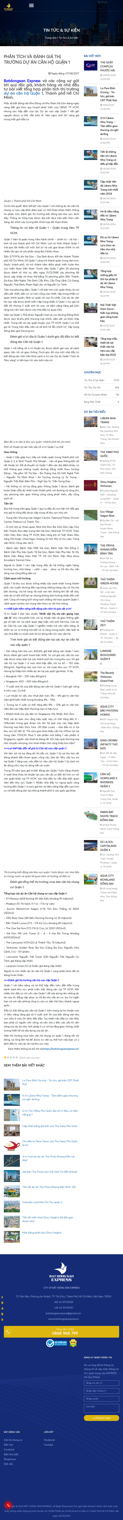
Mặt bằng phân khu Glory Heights (42, 1232)
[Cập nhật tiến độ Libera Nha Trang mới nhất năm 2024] (90, 185)
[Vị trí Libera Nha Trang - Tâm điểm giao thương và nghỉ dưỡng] (90, 121)
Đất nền (8, 1464)
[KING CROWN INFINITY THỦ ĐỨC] (90, 744)
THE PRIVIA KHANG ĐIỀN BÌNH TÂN (108, 549)
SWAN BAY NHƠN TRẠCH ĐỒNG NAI (109, 816)
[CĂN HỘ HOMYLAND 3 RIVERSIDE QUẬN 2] (90, 777)
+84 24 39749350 (63, 1302)
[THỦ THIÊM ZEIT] (90, 624)
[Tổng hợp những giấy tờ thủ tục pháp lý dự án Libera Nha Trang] (90, 274)
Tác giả (77, 1506)
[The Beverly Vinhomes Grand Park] (90, 676)
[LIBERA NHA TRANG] (90, 421)
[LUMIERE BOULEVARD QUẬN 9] (90, 654)
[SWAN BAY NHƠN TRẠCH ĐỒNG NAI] (90, 815)
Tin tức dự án (101, 387)
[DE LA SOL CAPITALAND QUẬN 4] (90, 845)
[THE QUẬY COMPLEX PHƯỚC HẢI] (90, 66)
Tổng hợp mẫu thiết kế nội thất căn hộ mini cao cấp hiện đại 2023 (108, 347)
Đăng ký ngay (103, 1418)
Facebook (49, 1440)
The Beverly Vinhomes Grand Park (107, 677)
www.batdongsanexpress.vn (63, 1319)
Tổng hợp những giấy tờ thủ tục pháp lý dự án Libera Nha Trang (109, 279)
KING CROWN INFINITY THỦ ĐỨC (108, 744)
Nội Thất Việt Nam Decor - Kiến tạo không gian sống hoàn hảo (109, 313)
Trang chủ (50, 38)
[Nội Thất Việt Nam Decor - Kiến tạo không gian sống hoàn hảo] (90, 308)
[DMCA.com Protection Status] (73, 1343)
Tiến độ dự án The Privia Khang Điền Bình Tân (49, 1187)
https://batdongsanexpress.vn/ (61, 1049)
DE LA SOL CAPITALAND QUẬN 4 (108, 846)
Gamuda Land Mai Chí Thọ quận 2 (42, 1202)
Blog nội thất (101, 402)
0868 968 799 (65, 1333)
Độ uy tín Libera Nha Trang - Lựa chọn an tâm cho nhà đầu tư (109, 245)
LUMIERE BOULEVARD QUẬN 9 (108, 655)
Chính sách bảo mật (107, 1506)
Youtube (48, 1445)
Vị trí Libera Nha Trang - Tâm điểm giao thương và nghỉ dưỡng (109, 126)
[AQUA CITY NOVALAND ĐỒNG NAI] (90, 879)
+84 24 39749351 (63, 1308)
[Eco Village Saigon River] (90, 515)
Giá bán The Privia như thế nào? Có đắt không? (49, 1172)
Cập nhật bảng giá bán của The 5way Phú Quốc (50, 1126)
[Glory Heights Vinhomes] (90, 485)
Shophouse (10, 1459)
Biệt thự (8, 1445)
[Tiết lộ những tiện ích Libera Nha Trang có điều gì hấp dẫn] (90, 155)
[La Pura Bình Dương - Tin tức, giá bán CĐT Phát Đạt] (90, 91)
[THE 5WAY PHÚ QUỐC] (90, 455)
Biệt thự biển (11, 1454)
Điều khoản (89, 1506)
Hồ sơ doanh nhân (101, 395)
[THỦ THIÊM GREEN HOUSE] (90, 583)
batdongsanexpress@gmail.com (63, 1313)
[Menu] (31, 4)
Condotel (9, 1450)
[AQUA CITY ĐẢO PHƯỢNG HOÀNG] (90, 710)
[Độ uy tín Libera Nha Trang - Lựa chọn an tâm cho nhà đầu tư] (90, 240)
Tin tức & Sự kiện (68, 38)
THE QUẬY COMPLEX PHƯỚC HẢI (107, 66)
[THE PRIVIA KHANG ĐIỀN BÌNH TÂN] (90, 549)
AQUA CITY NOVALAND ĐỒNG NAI (107, 880)
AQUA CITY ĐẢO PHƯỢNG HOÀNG (109, 710)
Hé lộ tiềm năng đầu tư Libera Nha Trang (109, 215)
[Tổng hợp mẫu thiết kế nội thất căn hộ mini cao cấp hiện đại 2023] (90, 342)
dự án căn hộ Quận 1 (23, 93)
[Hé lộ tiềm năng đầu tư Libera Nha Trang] (90, 215)
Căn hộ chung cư (13, 1440)
